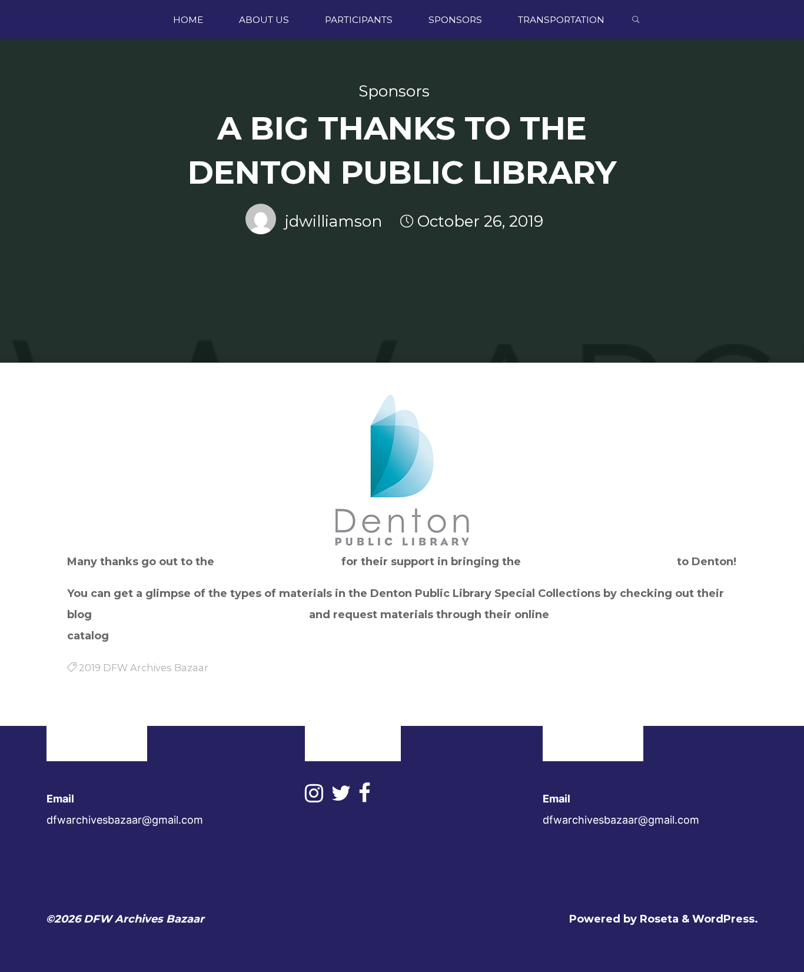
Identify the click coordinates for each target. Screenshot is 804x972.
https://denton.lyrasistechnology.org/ (217, 635)
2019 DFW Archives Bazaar (599, 561)
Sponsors (394, 91)
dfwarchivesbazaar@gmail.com (124, 820)
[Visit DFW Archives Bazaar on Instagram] (314, 797)
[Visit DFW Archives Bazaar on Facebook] (364, 797)
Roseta (658, 919)
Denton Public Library (277, 561)
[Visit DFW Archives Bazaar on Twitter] (341, 797)
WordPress (723, 919)
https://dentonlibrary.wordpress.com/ (200, 614)
